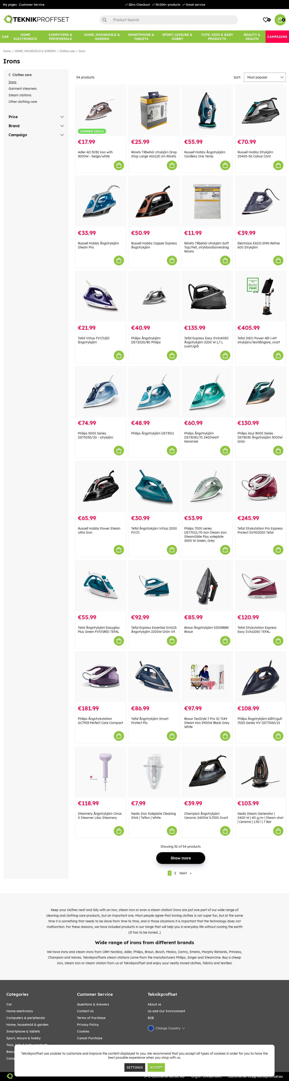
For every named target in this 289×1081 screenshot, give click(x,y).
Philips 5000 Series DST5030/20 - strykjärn (95, 435)
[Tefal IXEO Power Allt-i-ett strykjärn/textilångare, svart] (260, 296)
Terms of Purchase (91, 1018)
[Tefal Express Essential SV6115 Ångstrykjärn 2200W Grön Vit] (154, 586)
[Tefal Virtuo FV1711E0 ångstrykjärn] (101, 296)
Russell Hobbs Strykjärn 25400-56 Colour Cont (255, 154)
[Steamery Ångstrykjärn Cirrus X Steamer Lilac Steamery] (101, 772)
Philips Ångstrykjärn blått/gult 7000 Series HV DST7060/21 (260, 721)
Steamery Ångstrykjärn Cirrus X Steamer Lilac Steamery (100, 816)
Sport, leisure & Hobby (23, 1038)
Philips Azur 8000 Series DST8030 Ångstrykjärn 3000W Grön (260, 437)
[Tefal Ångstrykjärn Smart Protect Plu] (154, 677)
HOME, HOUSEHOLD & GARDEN (35, 51)
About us (154, 1004)
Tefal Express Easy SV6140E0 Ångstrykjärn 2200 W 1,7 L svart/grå (206, 342)
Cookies (83, 1031)
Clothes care (67, 51)
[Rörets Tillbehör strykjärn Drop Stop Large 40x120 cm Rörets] (154, 110)
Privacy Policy (88, 1025)
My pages (10, 4)
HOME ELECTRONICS (19, 1011)
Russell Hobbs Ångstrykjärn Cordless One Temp (204, 154)
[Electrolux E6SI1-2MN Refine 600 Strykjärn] (260, 201)
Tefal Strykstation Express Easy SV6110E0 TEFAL (257, 630)
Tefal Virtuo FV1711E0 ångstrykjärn (94, 340)
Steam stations (20, 95)
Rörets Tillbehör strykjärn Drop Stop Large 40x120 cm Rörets (154, 154)
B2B (151, 1018)
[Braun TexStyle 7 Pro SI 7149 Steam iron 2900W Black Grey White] (207, 677)
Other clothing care (23, 102)
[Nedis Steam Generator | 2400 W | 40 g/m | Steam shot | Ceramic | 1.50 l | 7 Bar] (260, 772)
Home (7, 51)
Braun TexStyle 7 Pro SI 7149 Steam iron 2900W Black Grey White (206, 723)
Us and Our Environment (166, 1011)
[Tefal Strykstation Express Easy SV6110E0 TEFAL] (260, 586)
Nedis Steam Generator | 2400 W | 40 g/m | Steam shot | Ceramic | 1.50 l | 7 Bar (260, 818)
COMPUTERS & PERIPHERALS (25, 1018)
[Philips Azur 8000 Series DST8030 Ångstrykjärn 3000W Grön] (260, 391)
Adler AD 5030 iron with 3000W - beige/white (95, 154)
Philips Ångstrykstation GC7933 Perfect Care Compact (100, 721)
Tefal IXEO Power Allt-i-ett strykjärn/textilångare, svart (259, 340)
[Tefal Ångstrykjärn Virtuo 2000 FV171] (154, 486)
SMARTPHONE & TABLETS (23, 1031)
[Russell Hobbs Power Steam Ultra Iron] (101, 486)
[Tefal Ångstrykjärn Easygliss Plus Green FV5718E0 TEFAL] (101, 586)
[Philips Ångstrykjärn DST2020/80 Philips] (154, 296)
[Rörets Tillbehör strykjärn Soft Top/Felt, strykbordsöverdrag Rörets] (207, 201)
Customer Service (31, 4)
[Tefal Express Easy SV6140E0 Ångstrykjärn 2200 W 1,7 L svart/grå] (207, 296)
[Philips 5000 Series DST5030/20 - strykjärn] (101, 391)
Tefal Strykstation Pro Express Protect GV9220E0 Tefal (260, 530)
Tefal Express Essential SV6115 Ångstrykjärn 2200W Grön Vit (154, 630)
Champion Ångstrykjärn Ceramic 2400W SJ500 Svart (206, 816)
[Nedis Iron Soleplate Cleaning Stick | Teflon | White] (154, 772)
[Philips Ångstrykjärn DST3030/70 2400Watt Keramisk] (207, 391)
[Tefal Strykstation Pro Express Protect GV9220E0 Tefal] (260, 486)
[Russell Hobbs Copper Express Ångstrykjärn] (154, 201)
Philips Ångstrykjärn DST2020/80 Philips (146, 340)
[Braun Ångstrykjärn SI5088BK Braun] (207, 586)
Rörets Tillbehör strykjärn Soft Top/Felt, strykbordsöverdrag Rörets (206, 247)
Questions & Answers (93, 1004)
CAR (9, 1004)
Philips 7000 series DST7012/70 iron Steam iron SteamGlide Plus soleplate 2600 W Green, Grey (205, 534)
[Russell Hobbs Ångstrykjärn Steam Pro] (101, 201)
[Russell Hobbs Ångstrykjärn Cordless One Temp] (207, 110)
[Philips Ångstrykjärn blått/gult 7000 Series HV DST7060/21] (260, 677)
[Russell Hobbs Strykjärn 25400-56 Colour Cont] (260, 110)
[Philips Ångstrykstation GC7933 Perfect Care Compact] (101, 677)
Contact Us (85, 1011)
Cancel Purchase (89, 1038)
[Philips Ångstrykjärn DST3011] (154, 391)
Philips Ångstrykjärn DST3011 (152, 433)
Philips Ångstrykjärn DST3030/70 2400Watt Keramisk (201, 437)
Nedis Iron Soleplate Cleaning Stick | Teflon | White (153, 816)
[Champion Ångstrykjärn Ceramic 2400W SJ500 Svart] (207, 772)
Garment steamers (23, 89)
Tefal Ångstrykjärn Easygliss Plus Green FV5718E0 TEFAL (99, 630)
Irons (82, 51)
